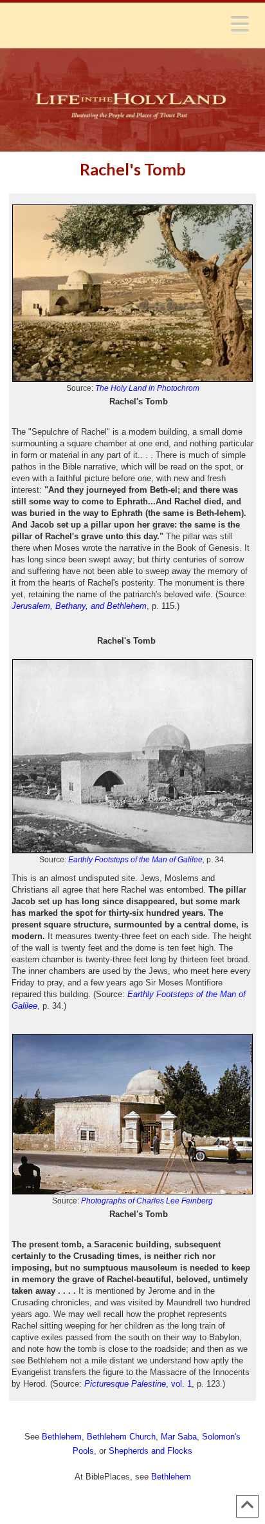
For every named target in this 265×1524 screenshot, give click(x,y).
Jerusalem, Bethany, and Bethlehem (79, 606)
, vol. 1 (138, 1384)
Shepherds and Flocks (150, 1451)
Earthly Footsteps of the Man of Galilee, (136, 859)
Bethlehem (62, 1436)
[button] (240, 24)
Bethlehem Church (121, 1436)
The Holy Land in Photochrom (147, 388)
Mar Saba (179, 1436)
